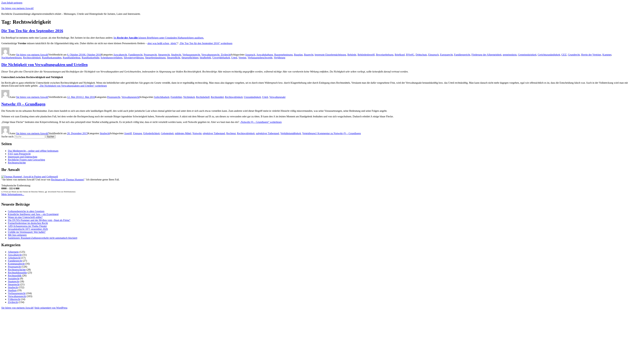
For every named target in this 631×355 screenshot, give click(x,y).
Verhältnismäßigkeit (290, 133)
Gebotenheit (167, 133)
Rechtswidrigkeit (32, 57)
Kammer (606, 54)
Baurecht (308, 54)
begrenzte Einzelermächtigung (330, 54)
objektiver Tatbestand (214, 133)
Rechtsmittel (217, 97)
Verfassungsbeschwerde (260, 57)
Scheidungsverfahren (111, 57)
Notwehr (196, 133)
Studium (12, 290)
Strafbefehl (205, 57)
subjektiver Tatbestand (267, 133)
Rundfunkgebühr (90, 57)
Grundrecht (574, 54)
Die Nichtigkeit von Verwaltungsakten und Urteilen (44, 64)
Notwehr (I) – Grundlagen (23, 104)
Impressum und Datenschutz (22, 156)
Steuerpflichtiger (189, 57)
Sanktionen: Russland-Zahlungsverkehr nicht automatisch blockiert (42, 238)
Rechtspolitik (15, 275)
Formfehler (176, 97)
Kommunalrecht (16, 263)
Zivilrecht (226, 54)
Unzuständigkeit (252, 97)
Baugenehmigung (283, 54)
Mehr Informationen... (12, 194)
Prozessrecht (150, 54)
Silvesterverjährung (134, 57)
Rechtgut (231, 133)
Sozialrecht (13, 278)
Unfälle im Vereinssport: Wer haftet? (27, 232)
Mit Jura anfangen (17, 235)
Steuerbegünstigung (155, 57)
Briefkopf (400, 54)
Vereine (242, 57)
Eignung (137, 133)
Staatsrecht (13, 281)
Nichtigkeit (189, 97)
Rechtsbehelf (203, 97)
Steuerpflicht (173, 57)
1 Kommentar (338, 133)
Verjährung (279, 57)
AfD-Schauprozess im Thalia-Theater (27, 226)
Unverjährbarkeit (221, 57)
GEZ (564, 54)
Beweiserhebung (384, 54)
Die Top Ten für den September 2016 (32, 31)
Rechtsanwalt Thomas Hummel (67, 179)
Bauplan (298, 54)
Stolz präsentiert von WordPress (50, 307)
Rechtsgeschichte (17, 162)
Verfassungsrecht (191, 54)
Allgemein (13, 251)
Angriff (128, 133)
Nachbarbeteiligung (11, 57)
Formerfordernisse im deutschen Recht (28, 223)
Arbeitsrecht (14, 257)
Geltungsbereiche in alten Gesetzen (26, 211)
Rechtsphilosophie (17, 272)
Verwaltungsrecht (210, 54)
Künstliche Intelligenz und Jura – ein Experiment (33, 214)
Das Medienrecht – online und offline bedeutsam (33, 150)
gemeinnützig (510, 54)
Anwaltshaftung (264, 54)
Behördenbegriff (366, 54)
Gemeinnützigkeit (527, 54)
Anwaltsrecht (120, 54)
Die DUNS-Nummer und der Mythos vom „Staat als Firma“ (39, 220)
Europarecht (446, 54)
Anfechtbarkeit (161, 97)
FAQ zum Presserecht (19, 153)
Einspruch (433, 54)
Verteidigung (309, 133)
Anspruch (250, 54)
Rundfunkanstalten (51, 57)
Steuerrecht (164, 54)
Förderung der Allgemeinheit (486, 54)
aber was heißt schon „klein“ (162, 43)
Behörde (351, 54)
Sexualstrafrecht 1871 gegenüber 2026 (28, 229)
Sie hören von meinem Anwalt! (17, 8)
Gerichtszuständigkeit (549, 54)
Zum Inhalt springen (11, 2)
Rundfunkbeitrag (71, 57)
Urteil (234, 57)
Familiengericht (462, 54)
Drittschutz (421, 54)
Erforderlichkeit (151, 133)
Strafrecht (176, 54)
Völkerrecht (14, 299)
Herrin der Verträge (591, 54)
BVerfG (410, 54)
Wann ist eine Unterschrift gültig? (25, 217)
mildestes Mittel (183, 133)
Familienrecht (135, 54)
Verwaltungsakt (277, 97)
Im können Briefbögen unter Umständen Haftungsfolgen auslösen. (159, 37)
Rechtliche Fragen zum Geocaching (26, 159)
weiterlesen (205, 43)
